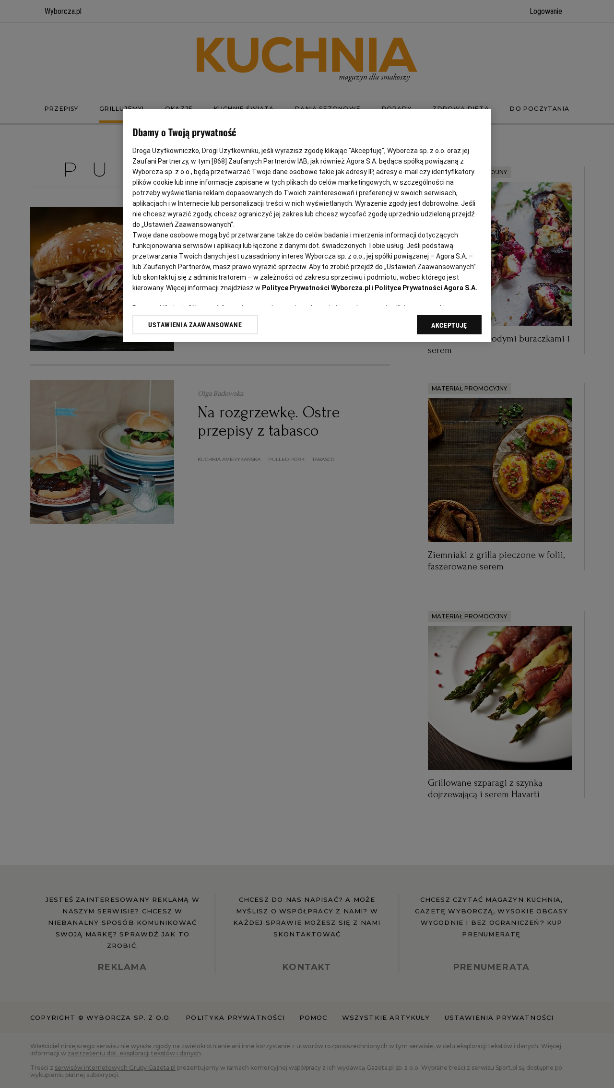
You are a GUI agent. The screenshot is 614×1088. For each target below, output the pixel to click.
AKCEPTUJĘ (449, 325)
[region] (307, 225)
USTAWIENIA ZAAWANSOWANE (195, 325)
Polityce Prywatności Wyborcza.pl (316, 288)
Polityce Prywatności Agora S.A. (426, 288)
